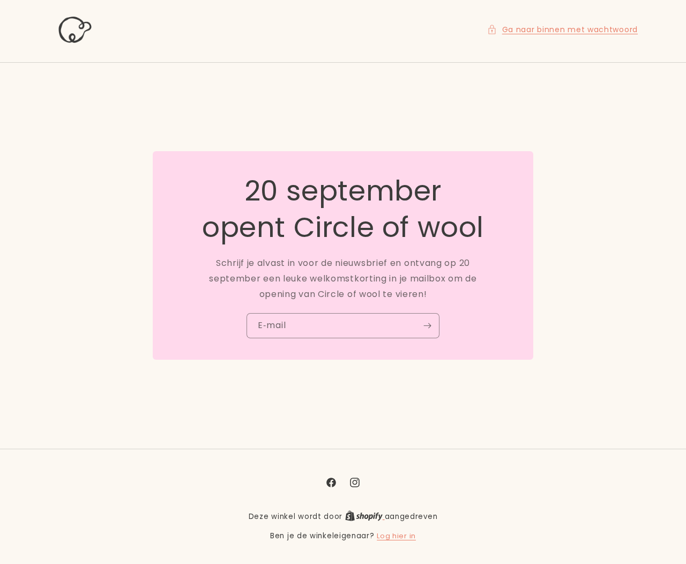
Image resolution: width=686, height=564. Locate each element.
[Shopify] (365, 516)
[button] (562, 29)
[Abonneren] (427, 325)
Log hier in (396, 536)
